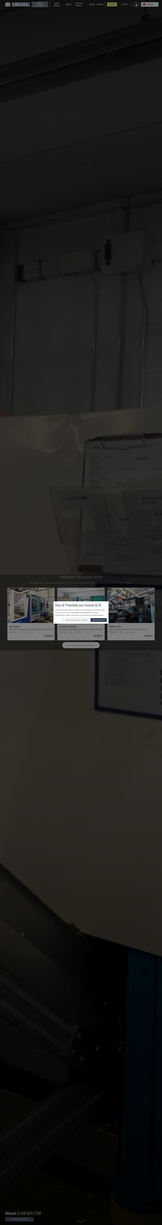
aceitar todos (98, 620)
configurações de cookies (76, 620)
